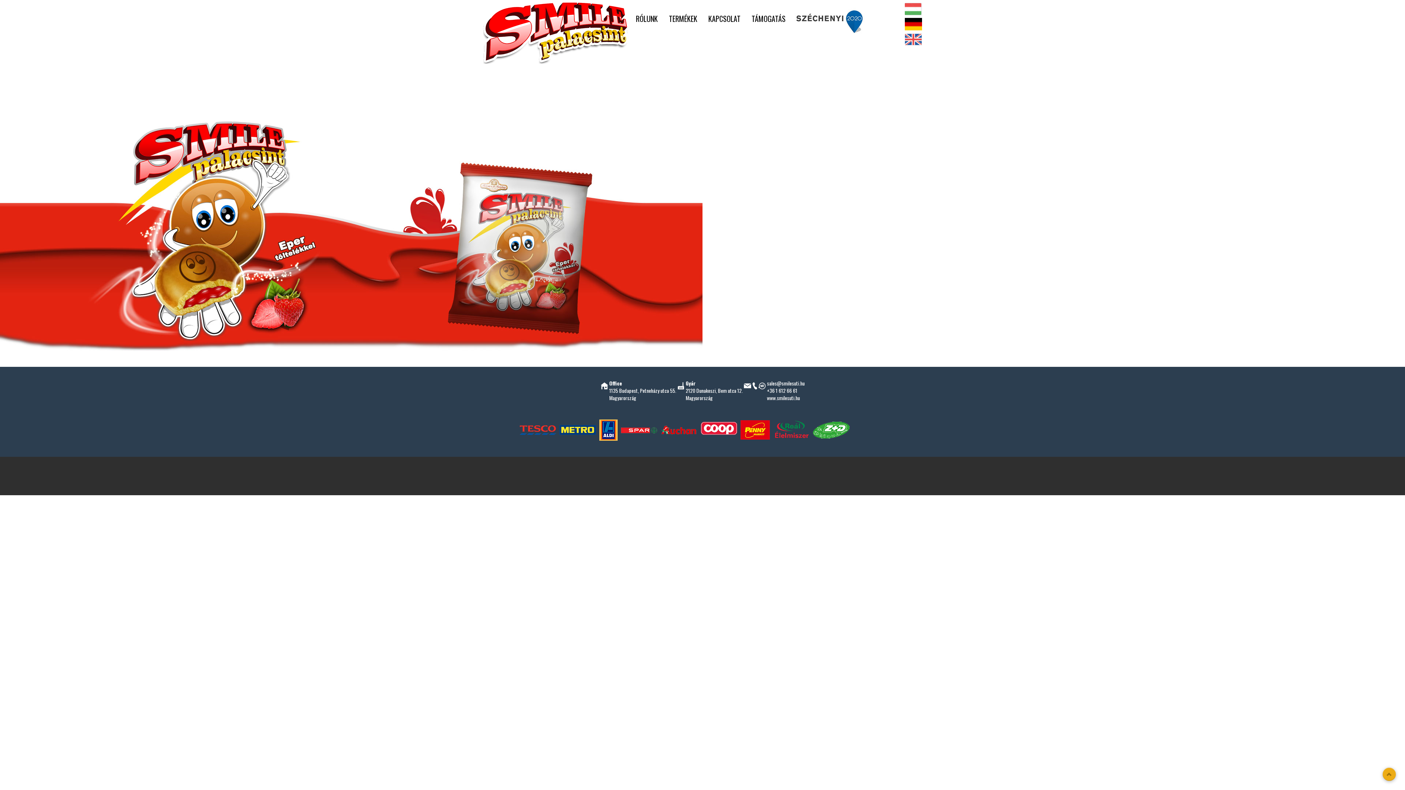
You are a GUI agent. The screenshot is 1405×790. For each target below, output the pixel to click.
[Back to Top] (1389, 774)
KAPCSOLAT (724, 18)
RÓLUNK (647, 18)
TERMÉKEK (683, 18)
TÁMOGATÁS (769, 18)
